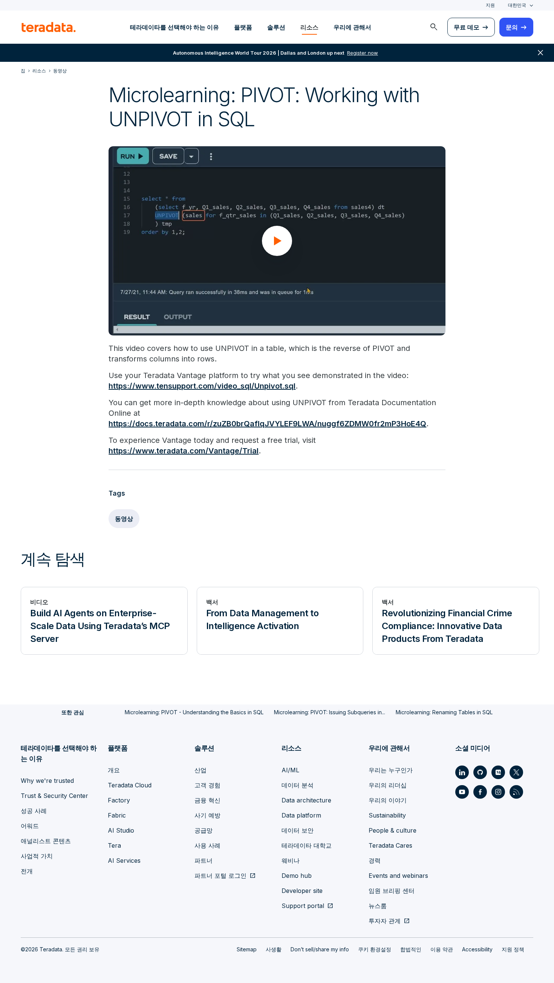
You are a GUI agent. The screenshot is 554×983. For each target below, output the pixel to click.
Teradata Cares (390, 845)
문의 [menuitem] (512, 27)
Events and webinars (398, 875)
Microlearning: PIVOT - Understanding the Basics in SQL (194, 712)
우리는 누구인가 (391, 770)
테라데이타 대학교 (307, 845)
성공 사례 (34, 811)
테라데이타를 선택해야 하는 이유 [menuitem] (174, 27)
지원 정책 (513, 949)
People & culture (392, 830)
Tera (114, 845)
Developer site (302, 890)
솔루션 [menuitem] (276, 27)
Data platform (301, 815)
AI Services (124, 860)
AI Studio (121, 830)
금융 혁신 (207, 800)
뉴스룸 (378, 906)
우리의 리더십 (388, 785)
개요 (114, 770)
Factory (119, 800)
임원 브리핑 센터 (392, 890)
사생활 (274, 949)
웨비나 (291, 860)
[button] (277, 241)
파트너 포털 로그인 (220, 875)
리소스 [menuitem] (309, 27)
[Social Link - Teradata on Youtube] (462, 792)
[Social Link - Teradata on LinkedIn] (462, 772)
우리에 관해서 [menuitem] (352, 27)
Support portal (303, 906)
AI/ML (290, 770)
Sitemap (247, 949)
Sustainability (387, 815)
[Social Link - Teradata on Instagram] (498, 792)
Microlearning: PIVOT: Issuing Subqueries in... (329, 712)
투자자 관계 (385, 921)
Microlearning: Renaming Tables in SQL (444, 712)
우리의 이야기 (388, 800)
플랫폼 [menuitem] (243, 27)
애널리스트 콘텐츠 (46, 841)
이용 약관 (441, 949)
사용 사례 (207, 845)
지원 (490, 5)
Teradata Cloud (130, 785)
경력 (375, 860)
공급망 (203, 830)
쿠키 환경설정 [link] (374, 949)
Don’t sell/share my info (320, 949)
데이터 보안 (298, 830)
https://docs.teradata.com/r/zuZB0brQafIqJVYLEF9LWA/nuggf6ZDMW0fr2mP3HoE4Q (267, 423)
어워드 (30, 826)
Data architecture (306, 800)
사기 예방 (207, 815)
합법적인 (410, 949)
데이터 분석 (298, 785)
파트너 (203, 860)
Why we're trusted (47, 780)
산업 (200, 770)
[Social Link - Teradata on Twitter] (516, 772)
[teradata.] (49, 27)
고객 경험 (207, 785)
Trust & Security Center (54, 795)
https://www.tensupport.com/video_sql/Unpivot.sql (202, 385)
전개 (27, 871)
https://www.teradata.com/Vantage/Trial (184, 450)
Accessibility (477, 949)
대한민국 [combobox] (517, 5)
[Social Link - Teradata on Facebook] (480, 792)
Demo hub (297, 875)
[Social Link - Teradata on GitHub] (480, 772)
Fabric (117, 815)
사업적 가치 (37, 856)
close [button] (540, 52)
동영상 (124, 518)
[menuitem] (434, 27)
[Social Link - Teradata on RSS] (516, 792)
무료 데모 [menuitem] (466, 27)
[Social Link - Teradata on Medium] (498, 772)
